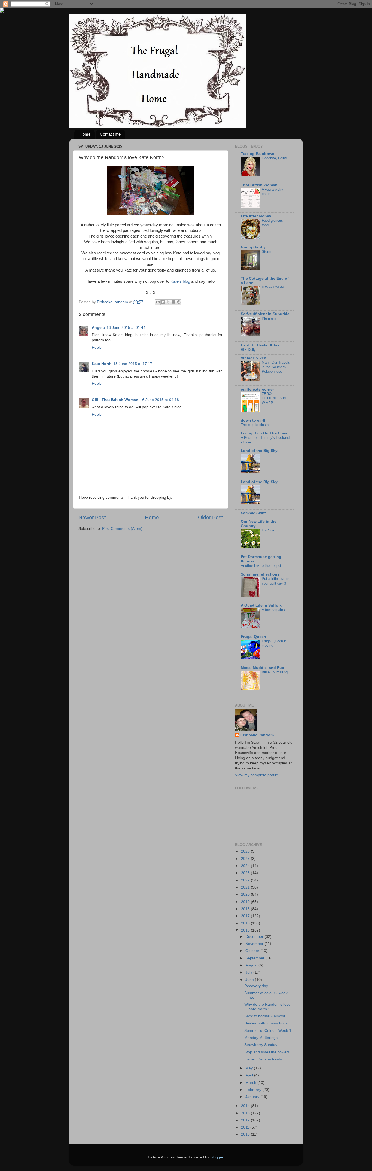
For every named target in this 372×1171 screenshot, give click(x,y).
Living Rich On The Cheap (265, 433)
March (251, 1083)
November (254, 944)
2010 (246, 1134)
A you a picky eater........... (272, 191)
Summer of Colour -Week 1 (267, 1031)
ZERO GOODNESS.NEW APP (275, 398)
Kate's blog (180, 281)
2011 (245, 1127)
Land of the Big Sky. (259, 451)
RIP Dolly (248, 350)
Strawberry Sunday (260, 1045)
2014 (246, 1106)
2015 (246, 930)
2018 (246, 909)
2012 (246, 1120)
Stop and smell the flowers (267, 1052)
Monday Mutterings (261, 1038)
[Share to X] (168, 302)
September (255, 958)
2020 (246, 894)
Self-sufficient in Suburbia (265, 314)
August (251, 965)
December (254, 937)
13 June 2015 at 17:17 (132, 364)
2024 (246, 866)
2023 (246, 873)
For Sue (268, 530)
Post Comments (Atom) (122, 529)
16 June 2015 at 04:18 (159, 400)
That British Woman (259, 185)
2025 (246, 859)
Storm (266, 252)
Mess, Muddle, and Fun (262, 668)
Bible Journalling (275, 672)
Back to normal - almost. (265, 1016)
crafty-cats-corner (257, 389)
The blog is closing (255, 425)
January (252, 1097)
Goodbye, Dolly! (274, 158)
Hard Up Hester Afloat (261, 345)
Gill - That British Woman (115, 400)
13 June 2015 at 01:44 (125, 328)
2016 (246, 923)
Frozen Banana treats (263, 1059)
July (249, 972)
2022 (246, 880)
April (249, 1075)
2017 (246, 916)
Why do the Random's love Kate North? (267, 1006)
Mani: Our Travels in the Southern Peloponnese (276, 366)
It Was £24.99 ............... (273, 289)
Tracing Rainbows (257, 154)
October (252, 951)
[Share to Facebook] (173, 302)
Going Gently (253, 247)
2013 (246, 1113)
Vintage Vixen (253, 358)
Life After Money (256, 216)
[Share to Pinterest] (178, 302)
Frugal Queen (253, 637)
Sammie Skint (253, 513)
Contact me (110, 134)
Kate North (102, 364)
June (250, 980)
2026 (246, 851)
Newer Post (92, 517)
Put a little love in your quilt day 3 (275, 581)
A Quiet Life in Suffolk (261, 605)
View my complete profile (256, 775)
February (253, 1090)
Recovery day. (256, 986)
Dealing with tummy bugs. (266, 1023)
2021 (246, 887)
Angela (98, 328)
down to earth (254, 420)
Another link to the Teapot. (261, 566)
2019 (246, 902)
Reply (97, 347)
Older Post (210, 517)
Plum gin (269, 318)
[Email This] (158, 302)
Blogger (216, 1157)
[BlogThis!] (163, 302)
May (249, 1068)
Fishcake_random (257, 735)
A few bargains (273, 610)
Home (85, 134)
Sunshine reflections (260, 574)
